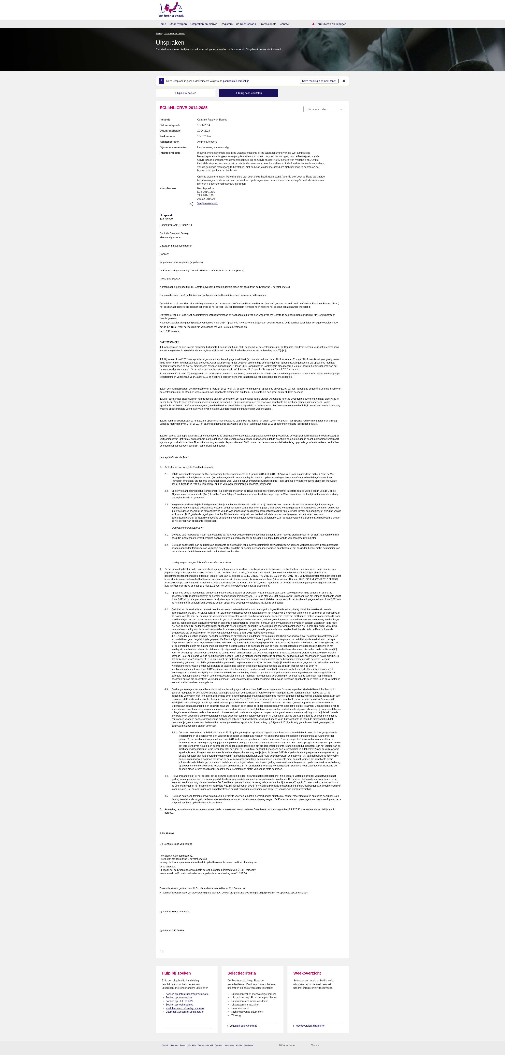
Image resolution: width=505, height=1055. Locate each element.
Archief (239, 1045)
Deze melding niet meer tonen (319, 80)
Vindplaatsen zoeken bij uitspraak (185, 1008)
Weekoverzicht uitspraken (310, 1025)
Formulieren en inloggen (331, 23)
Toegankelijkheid (205, 1045)
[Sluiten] (344, 81)
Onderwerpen (178, 23)
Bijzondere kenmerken (173, 147)
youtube (343, 1045)
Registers (227, 23)
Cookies (192, 1045)
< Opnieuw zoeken (185, 93)
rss (299, 1045)
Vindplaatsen (168, 188)
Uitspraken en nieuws (203, 23)
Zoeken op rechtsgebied (179, 1004)
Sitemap (174, 1045)
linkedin (338, 1045)
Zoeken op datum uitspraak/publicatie (187, 993)
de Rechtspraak (246, 23)
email (304, 1045)
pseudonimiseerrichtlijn (236, 80)
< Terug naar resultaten (248, 93)
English (165, 1045)
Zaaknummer (168, 136)
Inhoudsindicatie (170, 152)
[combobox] (324, 109)
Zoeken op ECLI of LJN (179, 1001)
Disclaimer (248, 1045)
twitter (323, 1045)
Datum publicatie (170, 130)
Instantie (165, 119)
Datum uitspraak (170, 125)
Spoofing (219, 1045)
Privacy (183, 1045)
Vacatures (229, 1045)
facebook (328, 1045)
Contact (284, 23)
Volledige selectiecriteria (243, 1025)
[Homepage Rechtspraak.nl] (170, 8)
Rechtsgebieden (169, 141)
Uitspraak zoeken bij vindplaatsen (185, 1011)
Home (162, 23)
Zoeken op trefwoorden (179, 997)
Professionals (267, 23)
